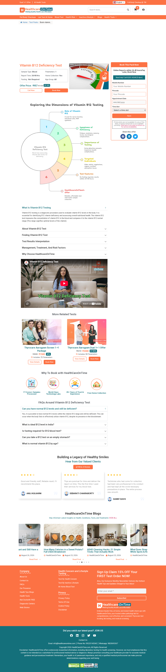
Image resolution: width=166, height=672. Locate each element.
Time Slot (115, 106)
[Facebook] (71, 635)
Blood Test (59, 17)
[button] (122, 136)
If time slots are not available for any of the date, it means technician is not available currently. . (129, 124)
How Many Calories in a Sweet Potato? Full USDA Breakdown (39, 550)
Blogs (100, 17)
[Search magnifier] (128, 9)
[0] (135, 10)
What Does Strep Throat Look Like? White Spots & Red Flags (124, 550)
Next (129, 116)
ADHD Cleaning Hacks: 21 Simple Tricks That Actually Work (79, 550)
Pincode (115, 90)
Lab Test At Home (45, 17)
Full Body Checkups (28, 17)
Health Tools (109, 17)
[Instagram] (83, 635)
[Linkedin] (77, 635)
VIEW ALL (113, 518)
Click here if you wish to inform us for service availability (133, 126)
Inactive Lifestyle (86, 17)
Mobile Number (118, 82)
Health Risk (70, 17)
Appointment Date (119, 98)
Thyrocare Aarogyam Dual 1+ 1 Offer (87, 347)
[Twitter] (88, 635)
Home (25, 22)
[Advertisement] (83, 42)
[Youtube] (94, 635)
